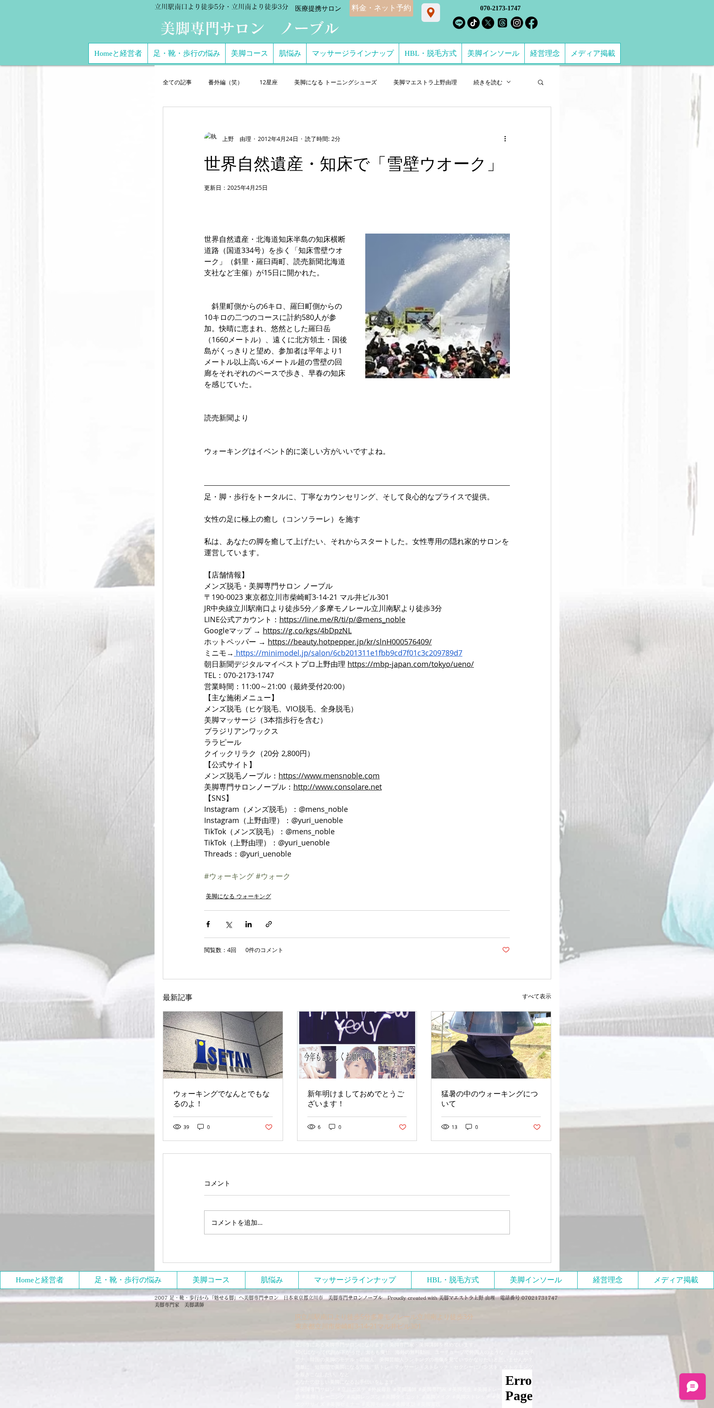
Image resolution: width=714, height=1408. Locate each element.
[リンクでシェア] (269, 924)
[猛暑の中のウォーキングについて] (491, 1045)
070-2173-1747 (500, 8)
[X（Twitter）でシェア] (228, 924)
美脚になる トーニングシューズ (335, 82)
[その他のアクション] (505, 138)
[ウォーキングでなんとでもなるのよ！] (223, 1045)
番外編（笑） (225, 82)
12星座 (268, 82)
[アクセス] (430, 12)
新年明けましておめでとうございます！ (355, 1099)
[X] (488, 23)
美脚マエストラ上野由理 (425, 82)
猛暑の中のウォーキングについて (489, 1099)
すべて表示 (536, 996)
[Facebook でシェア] (208, 924)
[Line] (459, 23)
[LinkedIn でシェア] (248, 924)
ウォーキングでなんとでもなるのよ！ (221, 1099)
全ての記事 (177, 82)
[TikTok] (473, 23)
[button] (541, 82)
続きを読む (488, 82)
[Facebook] (531, 23)
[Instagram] (517, 23)
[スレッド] (502, 23)
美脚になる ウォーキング (238, 896)
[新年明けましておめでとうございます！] (357, 1045)
